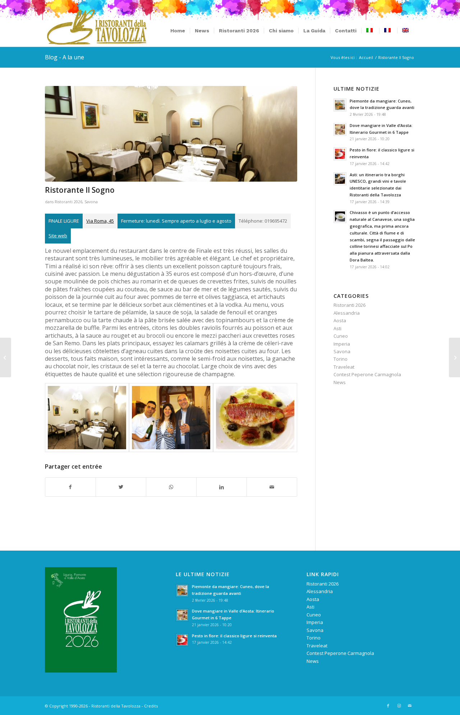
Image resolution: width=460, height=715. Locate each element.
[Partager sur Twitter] (121, 487)
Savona (91, 201)
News (340, 382)
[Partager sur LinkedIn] (222, 487)
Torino (341, 359)
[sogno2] (171, 417)
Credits (151, 706)
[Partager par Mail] (272, 487)
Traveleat (344, 367)
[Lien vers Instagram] (399, 705)
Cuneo (341, 336)
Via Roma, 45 (100, 221)
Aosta (340, 320)
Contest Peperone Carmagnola (367, 374)
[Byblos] (454, 357)
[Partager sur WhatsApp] (171, 487)
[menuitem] (178, 30)
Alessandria (347, 313)
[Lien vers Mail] (409, 705)
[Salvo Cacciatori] (5, 357)
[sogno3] (255, 417)
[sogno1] (171, 134)
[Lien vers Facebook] (388, 705)
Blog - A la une (64, 57)
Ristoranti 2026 (68, 201)
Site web (58, 235)
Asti (337, 328)
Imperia (342, 344)
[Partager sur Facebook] (70, 487)
